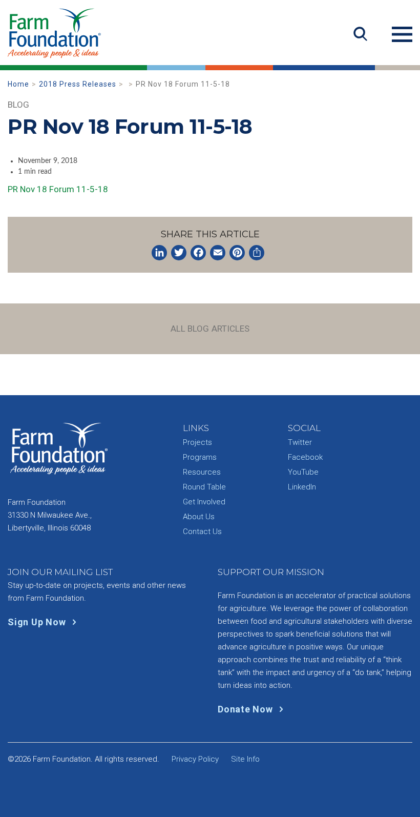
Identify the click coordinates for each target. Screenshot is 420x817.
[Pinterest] (237, 252)
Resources (202, 472)
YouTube (303, 472)
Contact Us (202, 531)
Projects (197, 442)
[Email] (217, 252)
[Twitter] (178, 252)
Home (18, 84)
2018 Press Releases (77, 84)
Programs (200, 457)
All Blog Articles (210, 328)
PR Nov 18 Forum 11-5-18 (58, 189)
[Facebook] (198, 252)
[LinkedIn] (159, 252)
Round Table (204, 487)
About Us (199, 516)
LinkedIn (302, 487)
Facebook (305, 457)
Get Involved (204, 501)
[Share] (256, 252)
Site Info (245, 759)
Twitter (300, 442)
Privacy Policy (195, 759)
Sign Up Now (38, 622)
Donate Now (246, 709)
